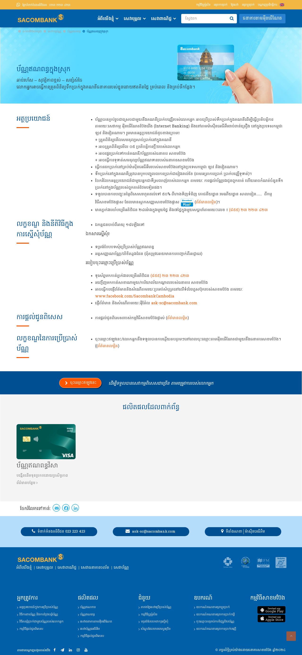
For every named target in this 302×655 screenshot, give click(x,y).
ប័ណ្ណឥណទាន (88, 607)
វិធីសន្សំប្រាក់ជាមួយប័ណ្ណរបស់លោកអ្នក (41, 621)
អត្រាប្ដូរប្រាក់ (248, 5)
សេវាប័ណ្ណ (121, 568)
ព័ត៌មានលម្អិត (206, 202)
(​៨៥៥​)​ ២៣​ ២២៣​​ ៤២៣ (248, 210)
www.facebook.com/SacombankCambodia (134, 296)
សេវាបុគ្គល (132, 19)
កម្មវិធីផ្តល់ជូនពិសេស (31, 629)
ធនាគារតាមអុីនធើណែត (262, 18)
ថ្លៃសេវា (235, 5)
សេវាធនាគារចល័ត (95, 568)
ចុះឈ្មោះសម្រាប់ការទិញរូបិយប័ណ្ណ (215, 621)
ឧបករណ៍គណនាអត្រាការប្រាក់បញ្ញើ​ (216, 629)
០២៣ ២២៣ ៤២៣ (46, 5)
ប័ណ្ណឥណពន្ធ (87, 614)
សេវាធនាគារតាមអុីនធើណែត (96, 621)
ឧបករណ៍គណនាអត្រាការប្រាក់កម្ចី (215, 614)
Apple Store (274, 619)
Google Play (274, 610)
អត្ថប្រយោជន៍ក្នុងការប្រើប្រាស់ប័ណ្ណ (38, 607)
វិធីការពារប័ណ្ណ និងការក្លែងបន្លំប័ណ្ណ (38, 614)
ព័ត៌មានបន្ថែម (26, 483)
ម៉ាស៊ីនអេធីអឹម (255, 531)
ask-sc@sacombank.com (174, 303)
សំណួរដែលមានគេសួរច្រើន (156, 629)
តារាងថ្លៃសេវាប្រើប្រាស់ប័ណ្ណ (156, 607)
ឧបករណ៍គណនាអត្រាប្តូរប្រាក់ (213, 607)
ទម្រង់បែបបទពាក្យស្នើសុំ (154, 621)
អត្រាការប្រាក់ (220, 5)
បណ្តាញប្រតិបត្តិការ (267, 5)
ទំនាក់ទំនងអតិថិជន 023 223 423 (61, 531)
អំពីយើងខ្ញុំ (105, 19)
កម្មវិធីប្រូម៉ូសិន (203, 5)
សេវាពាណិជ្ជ (161, 19)
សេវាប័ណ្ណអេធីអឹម (90, 629)
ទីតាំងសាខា (234, 531)
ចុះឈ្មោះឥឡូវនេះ (83, 383)
